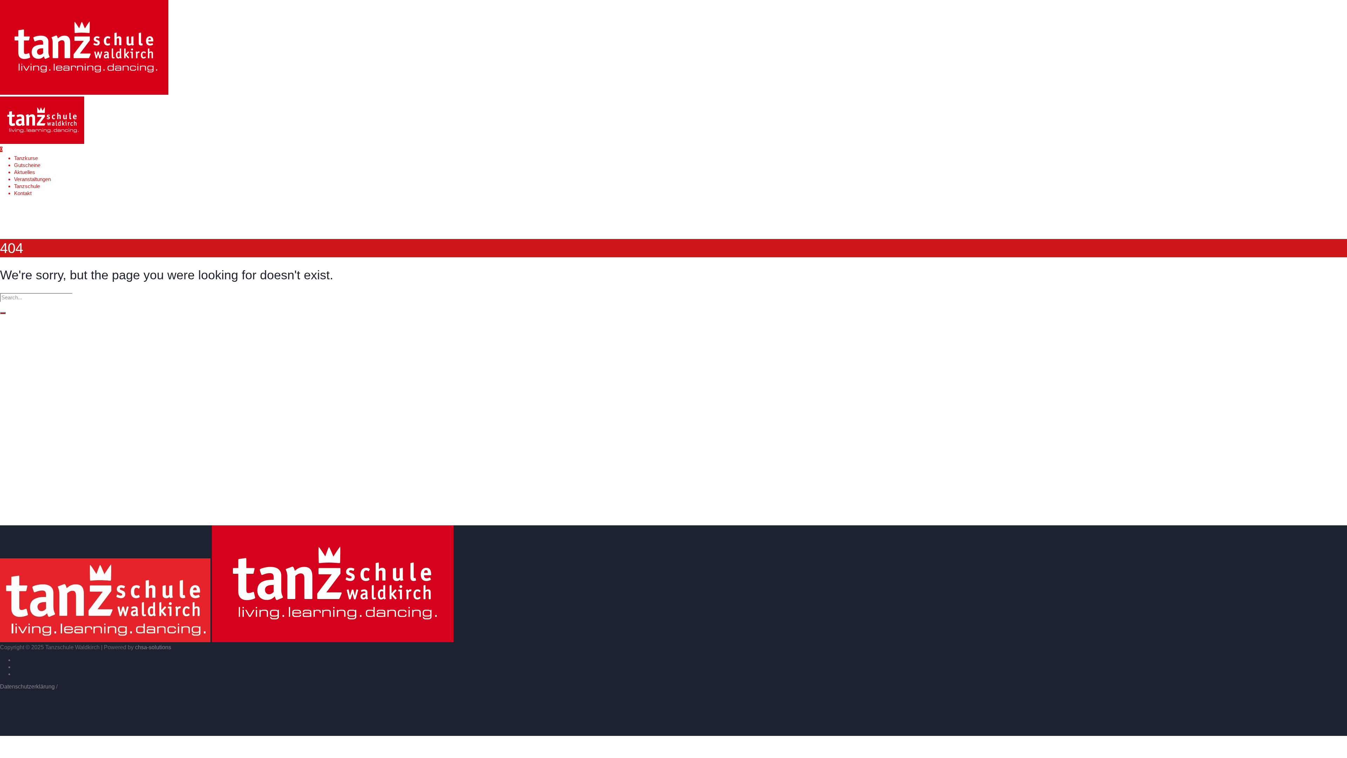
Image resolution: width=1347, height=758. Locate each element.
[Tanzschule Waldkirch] (227, 640)
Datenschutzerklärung (27, 687)
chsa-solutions (153, 647)
